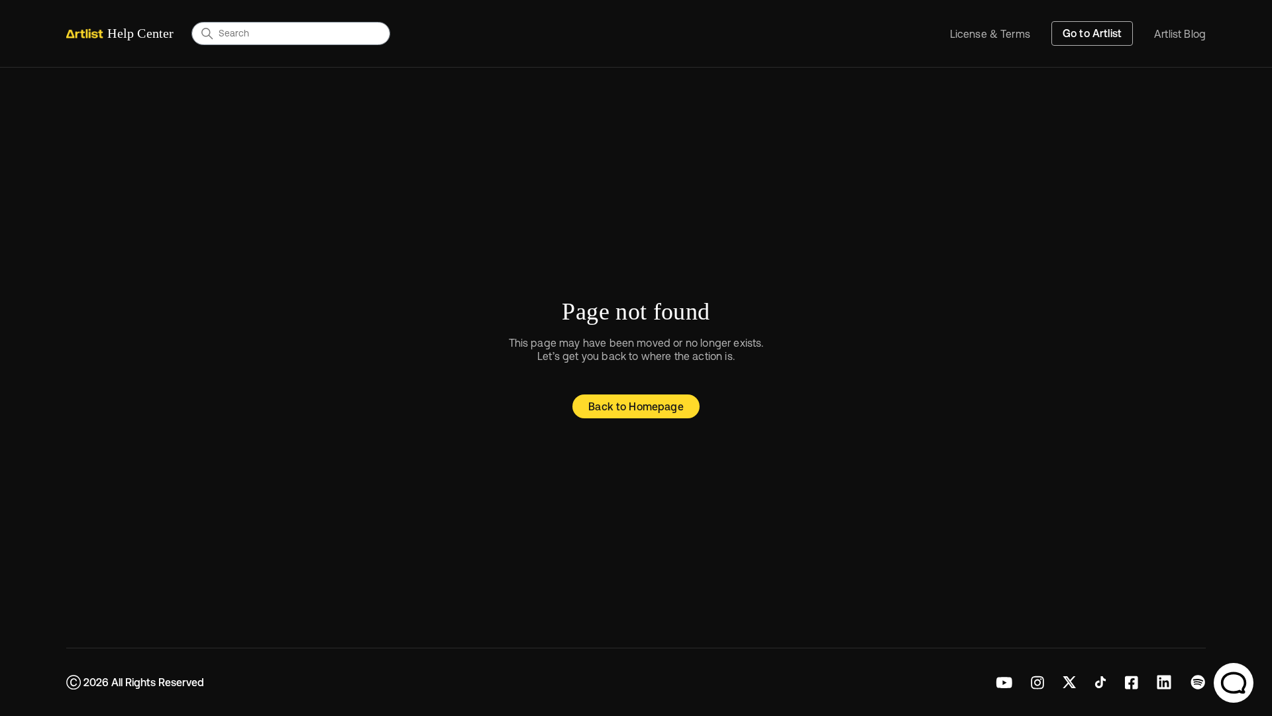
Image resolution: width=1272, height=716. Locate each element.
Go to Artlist (1092, 33)
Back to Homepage (636, 406)
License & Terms (990, 34)
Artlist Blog (1180, 34)
